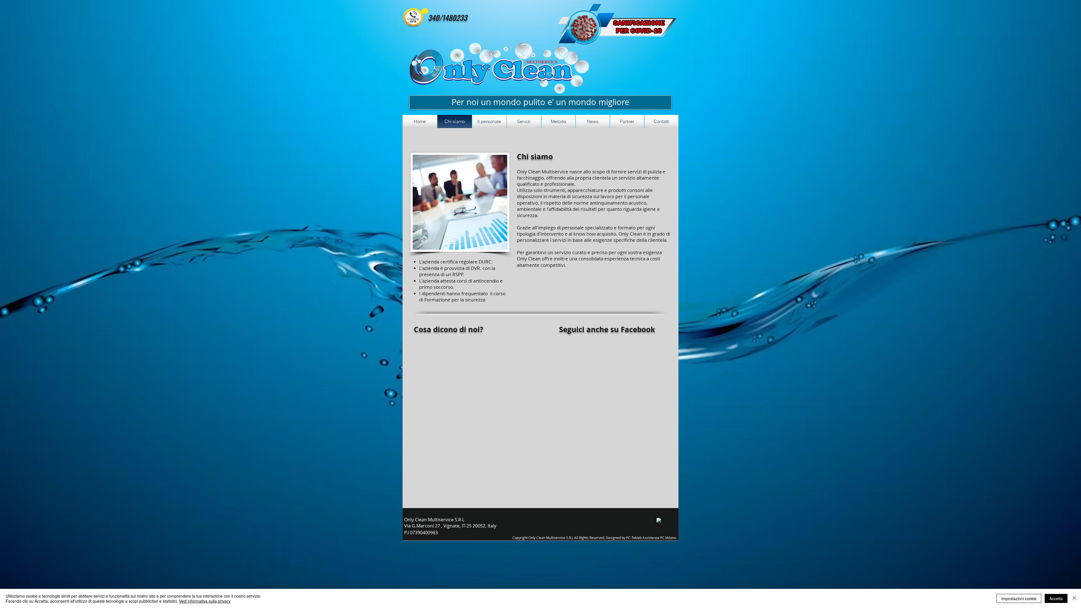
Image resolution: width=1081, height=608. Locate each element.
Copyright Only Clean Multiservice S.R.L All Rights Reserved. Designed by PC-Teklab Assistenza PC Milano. (594, 537)
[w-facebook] (659, 521)
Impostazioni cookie (1019, 598)
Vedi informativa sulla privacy (205, 601)
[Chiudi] (1074, 598)
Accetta (1056, 598)
